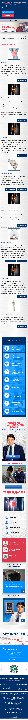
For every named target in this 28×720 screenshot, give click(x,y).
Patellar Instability (7, 242)
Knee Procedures (16, 348)
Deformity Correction (16, 403)
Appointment (14, 532)
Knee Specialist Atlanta (14, 703)
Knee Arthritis (5, 98)
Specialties (14, 341)
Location (7, 8)
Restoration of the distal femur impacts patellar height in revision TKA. (14, 586)
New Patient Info (16, 522)
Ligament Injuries (6, 207)
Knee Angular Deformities (9, 314)
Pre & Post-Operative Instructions (17, 543)
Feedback (9, 697)
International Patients (14, 550)
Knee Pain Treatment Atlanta (13, 711)
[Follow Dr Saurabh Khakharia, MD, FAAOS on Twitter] (4, 688)
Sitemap (14, 698)
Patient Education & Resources (14, 493)
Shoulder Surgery (16, 364)
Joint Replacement (17, 395)
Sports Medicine (15, 380)
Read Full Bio (12, 456)
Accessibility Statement (14, 699)
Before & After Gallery (14, 556)
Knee (2, 40)
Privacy (23, 697)
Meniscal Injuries (6, 173)
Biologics (16, 388)
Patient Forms (15, 527)
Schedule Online (9, 12)
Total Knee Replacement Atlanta (13, 702)
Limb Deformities (6, 278)
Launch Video (11, 189)
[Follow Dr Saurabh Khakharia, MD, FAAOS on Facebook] (1, 688)
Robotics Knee (17, 411)
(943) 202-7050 (8, 6)
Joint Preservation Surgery (17, 372)
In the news (14, 596)
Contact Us (21, 698)
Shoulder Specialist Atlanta (14, 704)
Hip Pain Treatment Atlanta (14, 712)
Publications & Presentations (14, 565)
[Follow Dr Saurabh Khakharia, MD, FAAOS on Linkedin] (7, 688)
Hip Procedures (16, 356)
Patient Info (21, 38)
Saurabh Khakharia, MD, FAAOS (8, 27)
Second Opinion (9, 15)
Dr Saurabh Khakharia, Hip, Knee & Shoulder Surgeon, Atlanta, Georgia (14, 37)
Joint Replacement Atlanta (14, 706)
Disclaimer (17, 697)
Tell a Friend (6, 698)
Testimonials (14, 463)
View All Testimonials (14, 487)
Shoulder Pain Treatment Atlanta (13, 709)
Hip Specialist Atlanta (13, 708)
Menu (11, 20)
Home (3, 697)
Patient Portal (15, 517)
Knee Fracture (5, 137)
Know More (22, 80)
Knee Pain (4, 62)
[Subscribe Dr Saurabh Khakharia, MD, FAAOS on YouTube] (9, 688)
